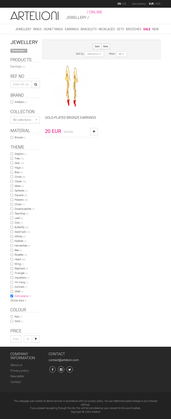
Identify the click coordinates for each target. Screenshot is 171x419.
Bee (18, 250)
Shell (19, 291)
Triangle (21, 273)
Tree (19, 158)
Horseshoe (22, 245)
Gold (19, 321)
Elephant (21, 268)
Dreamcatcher (24, 208)
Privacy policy (19, 370)
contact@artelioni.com (64, 360)
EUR (151, 3)
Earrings (17, 66)
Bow (19, 172)
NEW (155, 29)
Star (19, 163)
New (105, 46)
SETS (120, 29)
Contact (15, 382)
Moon (19, 186)
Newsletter (17, 376)
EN (119, 3)
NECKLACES (107, 29)
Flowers (21, 199)
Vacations (22, 277)
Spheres (21, 190)
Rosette (21, 254)
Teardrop (21, 213)
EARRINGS (72, 29)
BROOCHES (133, 29)
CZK (158, 3)
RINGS (37, 29)
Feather (20, 241)
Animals (21, 286)
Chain (20, 204)
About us (16, 365)
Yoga (19, 167)
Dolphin (20, 153)
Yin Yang (21, 282)
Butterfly (21, 227)
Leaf (19, 218)
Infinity (20, 236)
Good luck (22, 231)
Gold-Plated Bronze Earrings (70, 118)
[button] (25, 119)
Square (21, 195)
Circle (20, 176)
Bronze (20, 137)
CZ (124, 3)
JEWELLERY (23, 29)
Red (18, 316)
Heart (20, 259)
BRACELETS (89, 29)
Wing (19, 263)
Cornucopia (23, 296)
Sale (97, 46)
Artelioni (21, 102)
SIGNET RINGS (53, 29)
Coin (19, 222)
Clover (20, 181)
